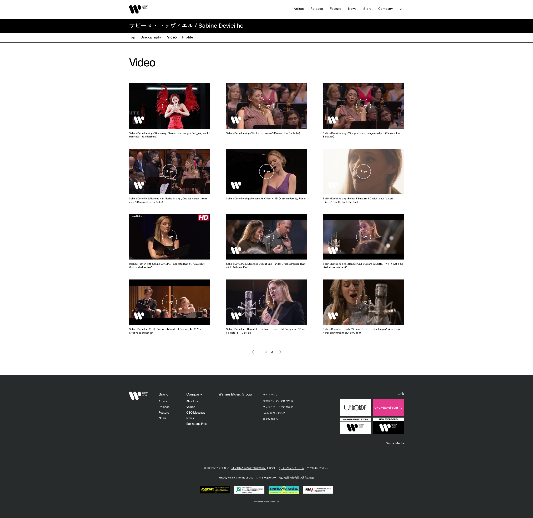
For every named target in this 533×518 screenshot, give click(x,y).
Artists (299, 8)
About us (192, 401)
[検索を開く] (401, 9)
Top (132, 37)
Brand (163, 394)
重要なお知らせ (271, 418)
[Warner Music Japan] (138, 396)
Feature (335, 8)
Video (172, 37)
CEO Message (195, 412)
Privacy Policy (227, 478)
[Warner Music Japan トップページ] (138, 9)
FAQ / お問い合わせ (274, 412)
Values (190, 407)
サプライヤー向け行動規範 (278, 406)
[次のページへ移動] (280, 352)
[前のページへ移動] (253, 352)
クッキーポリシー (266, 478)
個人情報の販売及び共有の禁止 (248, 468)
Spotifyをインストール (291, 468)
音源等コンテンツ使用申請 (278, 400)
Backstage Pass (196, 424)
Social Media (395, 442)
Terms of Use (245, 478)
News (352, 8)
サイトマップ (270, 394)
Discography (151, 37)
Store (367, 8)
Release (316, 8)
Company (385, 8)
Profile (187, 37)
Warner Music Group (235, 394)
